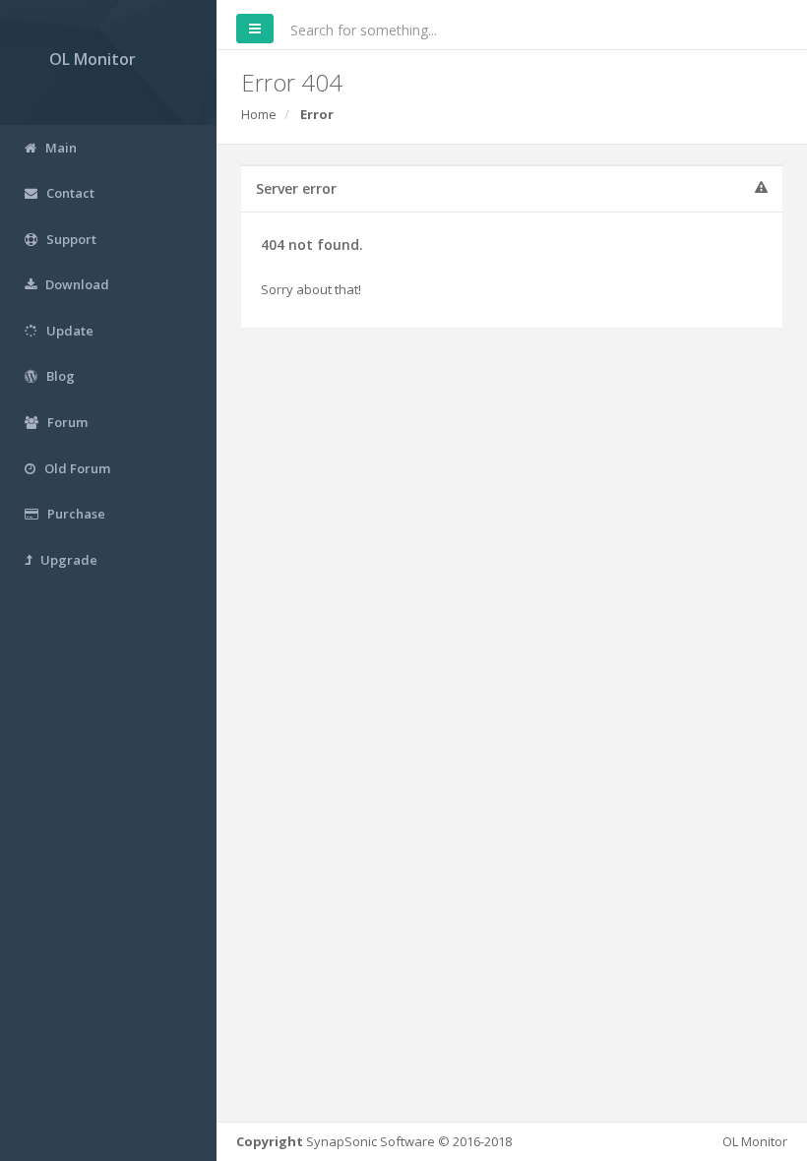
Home (259, 114)
